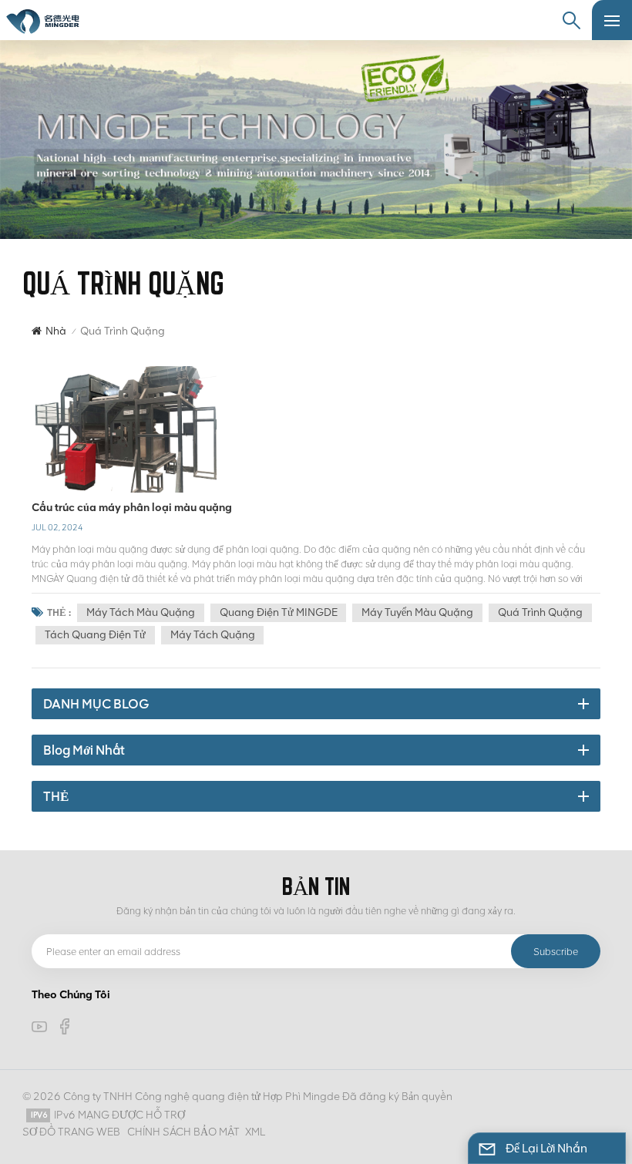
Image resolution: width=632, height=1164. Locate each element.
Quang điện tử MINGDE (279, 612)
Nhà (55, 331)
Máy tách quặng (212, 634)
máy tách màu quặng (140, 612)
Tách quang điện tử (95, 634)
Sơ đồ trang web (71, 1132)
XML (255, 1132)
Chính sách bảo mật (183, 1132)
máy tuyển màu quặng (417, 612)
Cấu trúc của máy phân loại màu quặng (132, 507)
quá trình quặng (540, 612)
